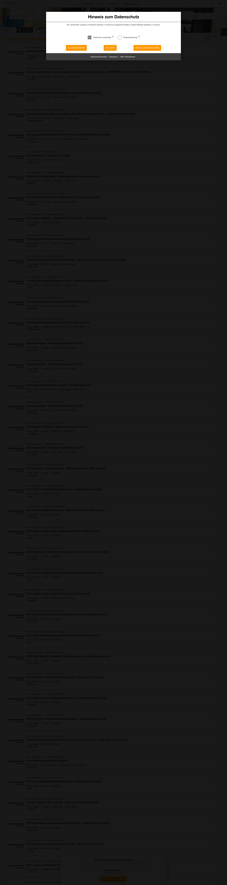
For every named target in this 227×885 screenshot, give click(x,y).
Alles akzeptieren (76, 48)
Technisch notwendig (102, 37)
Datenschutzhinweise (99, 57)
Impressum (113, 57)
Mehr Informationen (127, 57)
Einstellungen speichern (147, 48)
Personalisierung (130, 37)
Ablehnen (110, 48)
